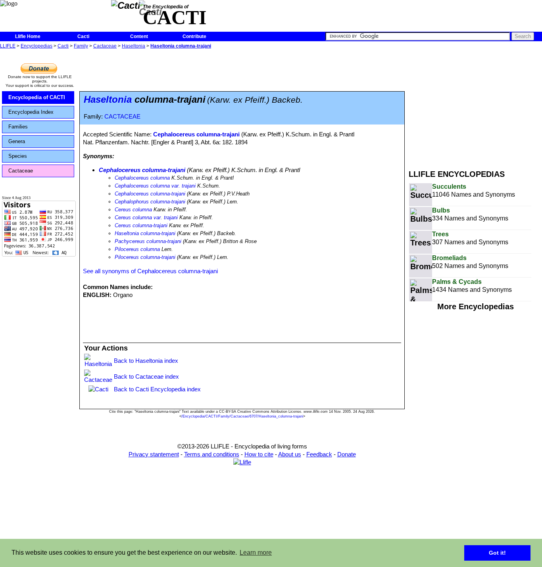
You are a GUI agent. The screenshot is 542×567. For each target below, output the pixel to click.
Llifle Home (27, 36)
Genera (16, 141)
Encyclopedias (36, 46)
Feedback (319, 454)
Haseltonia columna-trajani (180, 46)
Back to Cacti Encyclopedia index (157, 389)
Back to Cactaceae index (146, 376)
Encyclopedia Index (31, 112)
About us (289, 454)
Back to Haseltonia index (146, 360)
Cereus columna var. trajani (146, 217)
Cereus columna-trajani (141, 225)
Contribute (194, 36)
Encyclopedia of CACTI (36, 97)
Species (17, 156)
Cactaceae (105, 46)
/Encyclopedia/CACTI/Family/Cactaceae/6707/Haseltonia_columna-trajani (242, 416)
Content (139, 36)
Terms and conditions (211, 454)
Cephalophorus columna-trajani (150, 202)
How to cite (258, 454)
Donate (346, 454)
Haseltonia (133, 46)
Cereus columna (133, 210)
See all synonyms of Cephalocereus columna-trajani (150, 271)
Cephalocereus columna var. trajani (155, 186)
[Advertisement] (475, 106)
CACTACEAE (122, 116)
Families (18, 127)
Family (81, 46)
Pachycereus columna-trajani (148, 241)
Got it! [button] (497, 553)
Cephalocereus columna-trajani (196, 134)
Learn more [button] (256, 552)
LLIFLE (7, 46)
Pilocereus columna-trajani (145, 257)
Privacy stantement (154, 454)
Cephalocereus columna (142, 178)
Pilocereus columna (137, 249)
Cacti (83, 36)
